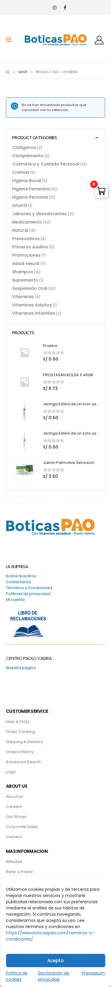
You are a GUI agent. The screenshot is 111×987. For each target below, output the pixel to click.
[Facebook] (65, 7)
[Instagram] (54, 7)
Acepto (55, 960)
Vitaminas (23, 297)
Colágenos (24, 147)
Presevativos (26, 239)
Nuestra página (21, 668)
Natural (20, 230)
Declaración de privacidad (53, 976)
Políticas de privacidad (28, 594)
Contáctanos (18, 582)
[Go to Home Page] (8, 72)
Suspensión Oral (29, 288)
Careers (14, 806)
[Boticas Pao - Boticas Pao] (56, 40)
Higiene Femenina (31, 189)
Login (11, 772)
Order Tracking (20, 731)
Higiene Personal (30, 197)
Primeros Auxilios (30, 247)
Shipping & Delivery (24, 742)
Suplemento (25, 280)
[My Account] (99, 40)
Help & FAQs (17, 721)
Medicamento (27, 222)
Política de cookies (17, 976)
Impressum (93, 973)
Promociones (26, 255)
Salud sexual (25, 263)
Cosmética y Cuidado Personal (45, 164)
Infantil (19, 205)
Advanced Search (23, 762)
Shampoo (22, 272)
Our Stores (16, 816)
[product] (24, 352)
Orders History (19, 752)
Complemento (28, 156)
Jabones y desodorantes (39, 214)
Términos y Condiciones (29, 588)
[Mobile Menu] (10, 40)
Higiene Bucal (26, 181)
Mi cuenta (15, 599)
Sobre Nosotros (21, 576)
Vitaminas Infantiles (33, 313)
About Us (14, 796)
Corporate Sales (22, 827)
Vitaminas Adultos (32, 305)
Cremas (20, 172)
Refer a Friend (19, 872)
